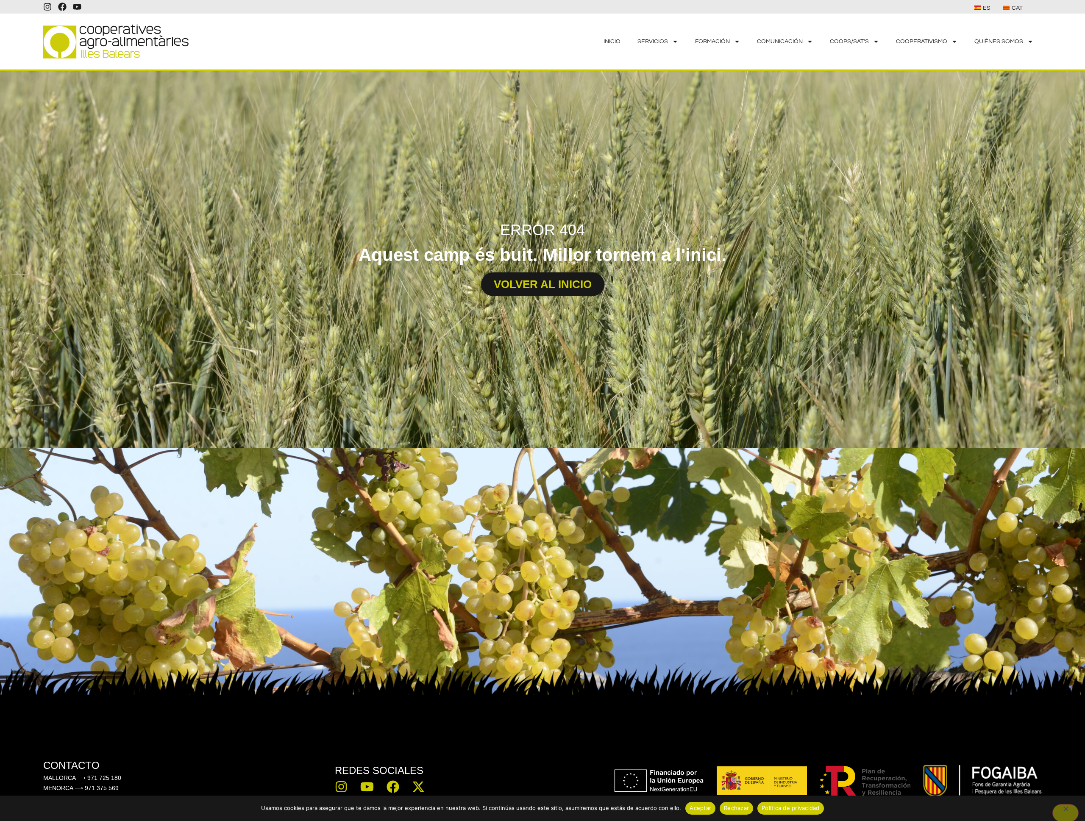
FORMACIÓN (712, 41)
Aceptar (700, 807)
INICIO (612, 41)
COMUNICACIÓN (780, 41)
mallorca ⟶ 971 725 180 (82, 777)
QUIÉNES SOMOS (998, 41)
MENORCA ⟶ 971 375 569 (81, 788)
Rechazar (736, 807)
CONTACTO (71, 765)
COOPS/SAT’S (849, 41)
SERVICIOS (652, 41)
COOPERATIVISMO (921, 41)
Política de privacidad (791, 807)
